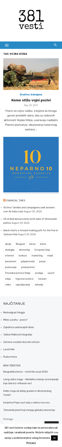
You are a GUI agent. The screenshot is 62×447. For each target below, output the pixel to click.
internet (9, 255)
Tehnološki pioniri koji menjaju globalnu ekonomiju (29, 410)
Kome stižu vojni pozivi (31, 100)
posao (42, 261)
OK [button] (54, 438)
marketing (37, 255)
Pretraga (8, 419)
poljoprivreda (28, 261)
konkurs (23, 255)
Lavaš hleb (9, 349)
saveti (51, 273)
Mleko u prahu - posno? (15, 319)
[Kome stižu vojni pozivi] (31, 74)
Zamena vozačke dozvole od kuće (21, 342)
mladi (50, 255)
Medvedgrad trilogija (14, 312)
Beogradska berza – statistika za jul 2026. (25, 371)
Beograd (20, 244)
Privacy (31, 442)
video (8, 284)
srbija (8, 278)
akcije (8, 244)
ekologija (9, 249)
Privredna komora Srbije (17, 273)
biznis (43, 244)
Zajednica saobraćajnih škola (18, 327)
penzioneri (10, 261)
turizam (42, 278)
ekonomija (24, 249)
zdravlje (39, 284)
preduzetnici (28, 267)
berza (32, 244)
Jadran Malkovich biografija (17, 334)
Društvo (25, 94)
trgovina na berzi (24, 278)
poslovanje (11, 267)
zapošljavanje (23, 284)
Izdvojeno (36, 94)
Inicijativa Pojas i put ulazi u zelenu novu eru (26, 402)
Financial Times (15, 200)
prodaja (39, 273)
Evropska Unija (42, 249)
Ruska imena (10, 356)
